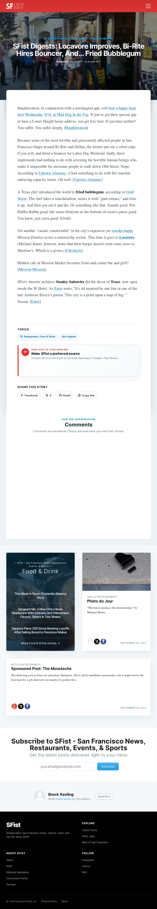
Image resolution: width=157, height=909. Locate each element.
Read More (104, 796)
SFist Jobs (88, 836)
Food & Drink (40, 571)
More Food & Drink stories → (40, 643)
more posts (63, 799)
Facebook (88, 860)
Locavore (126, 237)
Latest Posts (89, 830)
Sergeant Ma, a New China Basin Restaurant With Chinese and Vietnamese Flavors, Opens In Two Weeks (40, 613)
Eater (58, 288)
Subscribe (108, 766)
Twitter (86, 866)
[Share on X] (97, 641)
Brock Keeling (102, 38)
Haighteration (76, 127)
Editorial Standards (17, 872)
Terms (64, 901)
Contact (11, 884)
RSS (84, 872)
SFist (13, 825)
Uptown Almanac (52, 173)
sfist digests (69, 336)
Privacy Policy (49, 901)
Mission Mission (32, 269)
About (10, 860)
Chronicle (74, 250)
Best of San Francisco (95, 842)
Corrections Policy (17, 878)
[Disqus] (78, 491)
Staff (9, 866)
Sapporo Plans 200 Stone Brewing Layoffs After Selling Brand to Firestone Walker (40, 630)
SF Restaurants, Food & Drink (65, 38)
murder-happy (122, 230)
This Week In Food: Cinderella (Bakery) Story (40, 595)
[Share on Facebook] (103, 641)
